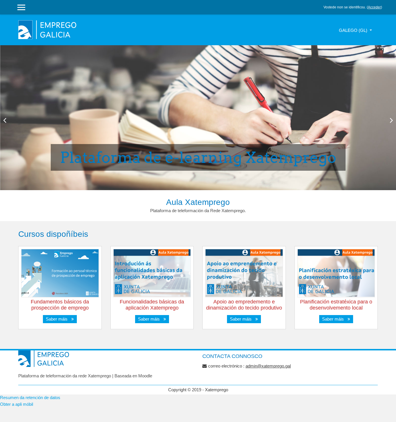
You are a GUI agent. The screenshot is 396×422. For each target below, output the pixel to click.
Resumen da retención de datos (30, 397)
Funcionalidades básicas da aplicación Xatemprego (152, 305)
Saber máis (58, 318)
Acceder (374, 7)
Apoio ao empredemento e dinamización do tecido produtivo (244, 305)
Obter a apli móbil (16, 404)
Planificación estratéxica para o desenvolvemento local (336, 305)
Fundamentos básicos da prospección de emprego (60, 305)
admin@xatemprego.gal (268, 365)
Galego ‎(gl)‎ (353, 30)
